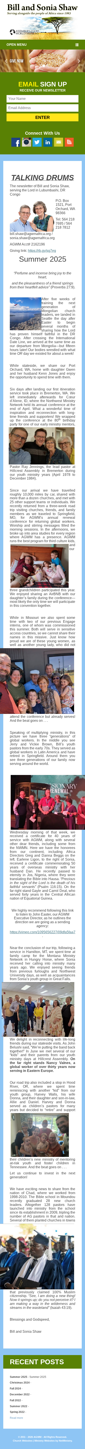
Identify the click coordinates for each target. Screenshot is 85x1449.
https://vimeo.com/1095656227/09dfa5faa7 (42, 932)
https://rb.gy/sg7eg (42, 250)
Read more (16, 1417)
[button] (6, 60)
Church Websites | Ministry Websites (34, 1440)
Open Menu (17, 44)
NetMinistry (65, 1440)
